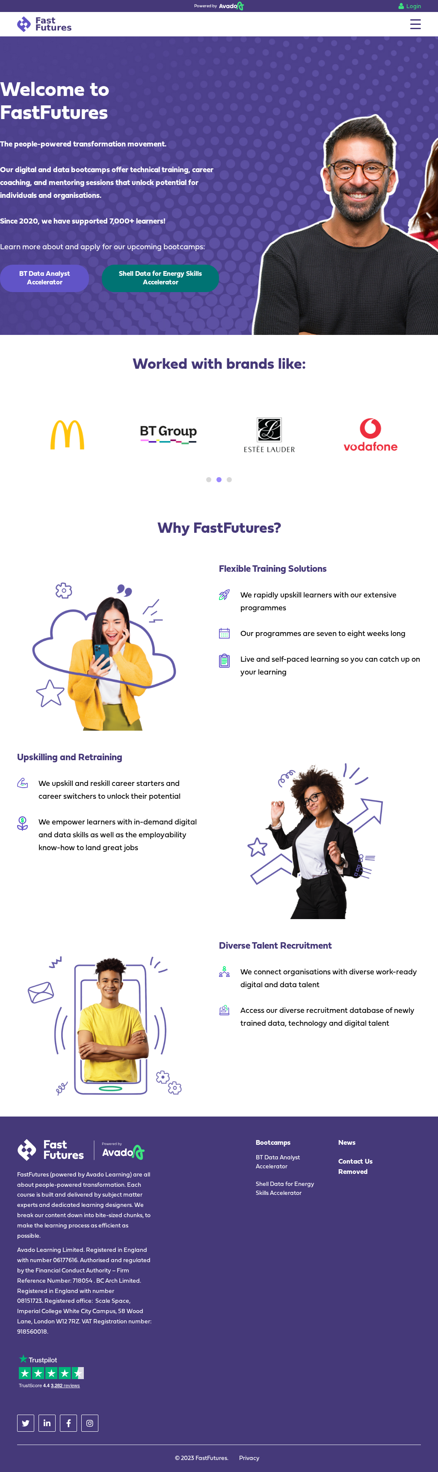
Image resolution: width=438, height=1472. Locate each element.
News (346, 1143)
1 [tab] (208, 479)
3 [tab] (229, 479)
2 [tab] (219, 479)
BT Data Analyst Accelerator (278, 1162)
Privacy (249, 1458)
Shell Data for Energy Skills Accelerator (285, 1189)
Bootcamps (273, 1143)
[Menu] (415, 24)
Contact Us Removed (355, 1167)
